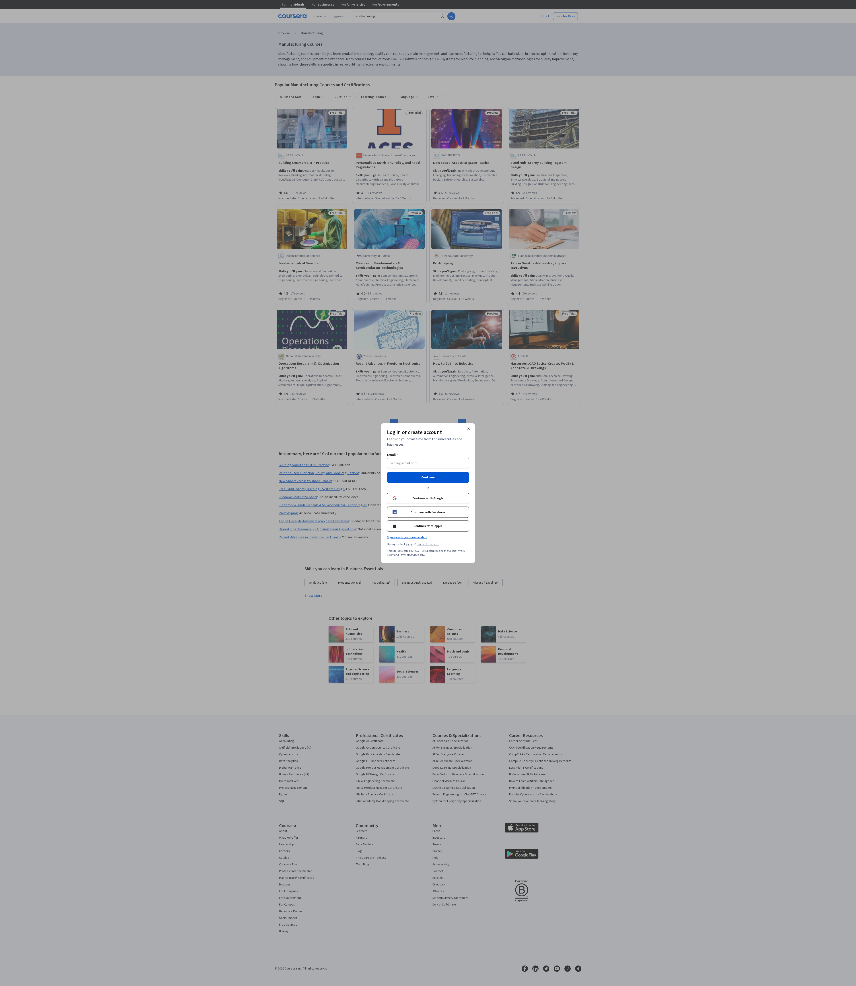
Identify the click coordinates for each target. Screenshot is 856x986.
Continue (428, 477)
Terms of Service (408, 555)
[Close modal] (469, 429)
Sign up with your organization (407, 537)
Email (392, 454)
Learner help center (428, 544)
